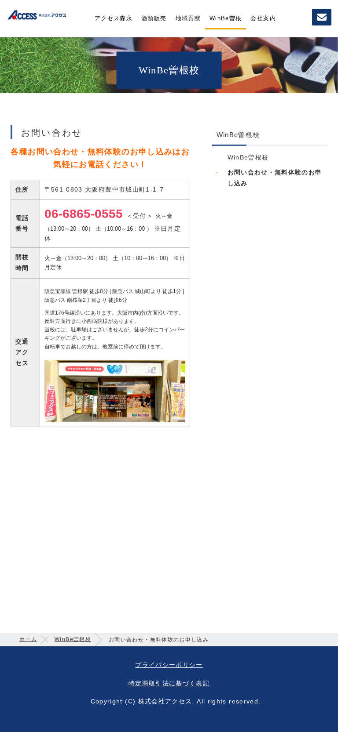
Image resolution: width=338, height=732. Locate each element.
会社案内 (263, 18)
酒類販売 (153, 18)
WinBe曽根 (225, 18)
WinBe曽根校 (248, 157)
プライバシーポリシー (169, 664)
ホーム (28, 639)
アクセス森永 (113, 18)
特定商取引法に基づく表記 (169, 683)
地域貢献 (188, 18)
